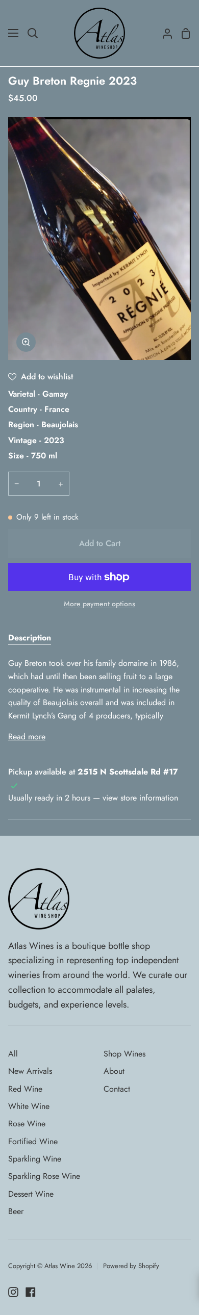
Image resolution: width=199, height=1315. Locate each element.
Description (29, 637)
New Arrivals (30, 1071)
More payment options (99, 604)
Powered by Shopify (131, 1266)
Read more (26, 736)
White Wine (28, 1106)
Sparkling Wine (34, 1159)
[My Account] (163, 33)
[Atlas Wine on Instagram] (13, 1292)
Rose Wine (26, 1123)
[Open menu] (13, 33)
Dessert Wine (31, 1194)
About (114, 1071)
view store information (140, 798)
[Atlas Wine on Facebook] (31, 1292)
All (13, 1054)
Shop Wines (124, 1054)
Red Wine (25, 1089)
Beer (15, 1211)
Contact (117, 1089)
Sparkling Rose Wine (44, 1176)
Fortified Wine (33, 1141)
